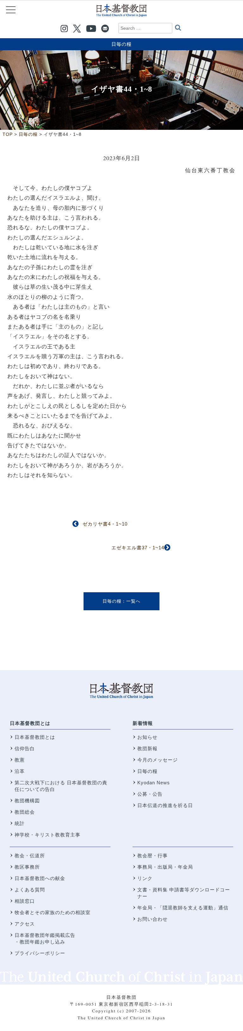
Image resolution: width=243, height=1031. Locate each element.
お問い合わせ (152, 919)
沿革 (20, 771)
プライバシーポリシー (40, 953)
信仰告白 (25, 748)
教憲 (20, 760)
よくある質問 (30, 889)
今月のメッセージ (157, 760)
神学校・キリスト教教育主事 (47, 834)
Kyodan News (153, 782)
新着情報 (143, 723)
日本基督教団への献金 (40, 878)
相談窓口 (25, 901)
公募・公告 (150, 794)
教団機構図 (27, 800)
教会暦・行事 (152, 855)
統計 (20, 823)
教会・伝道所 (30, 855)
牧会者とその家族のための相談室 (52, 912)
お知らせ (147, 737)
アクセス (25, 923)
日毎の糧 (121, 44)
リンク (145, 878)
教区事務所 (27, 867)
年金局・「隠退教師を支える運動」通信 (182, 907)
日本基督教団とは (30, 723)
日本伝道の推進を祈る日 (165, 805)
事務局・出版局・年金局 (165, 867)
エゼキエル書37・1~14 (137, 547)
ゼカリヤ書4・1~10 (105, 524)
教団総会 (25, 812)
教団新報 (147, 748)
